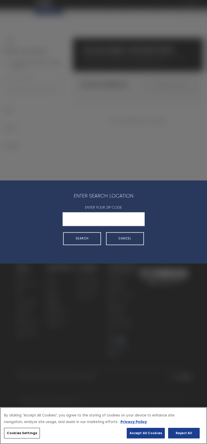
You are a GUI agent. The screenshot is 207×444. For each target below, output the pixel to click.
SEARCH (82, 238)
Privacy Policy (133, 422)
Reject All (184, 433)
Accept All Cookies (146, 433)
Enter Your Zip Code (103, 207)
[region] (103, 425)
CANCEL (124, 238)
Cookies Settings (22, 433)
